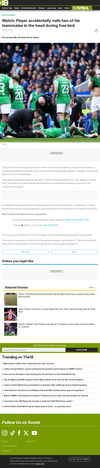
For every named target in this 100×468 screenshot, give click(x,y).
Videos (41, 8)
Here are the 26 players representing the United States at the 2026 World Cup (39, 374)
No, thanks (84, 459)
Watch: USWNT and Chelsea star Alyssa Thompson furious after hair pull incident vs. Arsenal (46, 396)
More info (40, 463)
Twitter (4, 144)
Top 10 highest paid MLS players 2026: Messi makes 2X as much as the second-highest (43, 380)
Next (74, 252)
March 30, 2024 (51, 225)
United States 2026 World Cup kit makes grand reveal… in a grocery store (37, 406)
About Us (31, 441)
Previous (25, 252)
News (16, 8)
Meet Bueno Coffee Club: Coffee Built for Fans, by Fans (29, 364)
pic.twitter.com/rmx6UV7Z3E (75, 219)
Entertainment (28, 8)
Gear (60, 8)
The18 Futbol (82, 8)
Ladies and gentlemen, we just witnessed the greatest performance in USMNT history (43, 369)
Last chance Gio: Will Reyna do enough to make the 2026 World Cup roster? (38, 401)
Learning (51, 8)
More (67, 8)
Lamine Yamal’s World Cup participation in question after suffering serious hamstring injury (45, 385)
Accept (73, 459)
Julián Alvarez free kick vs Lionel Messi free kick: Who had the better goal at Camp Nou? (44, 390)
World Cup (7, 8)
